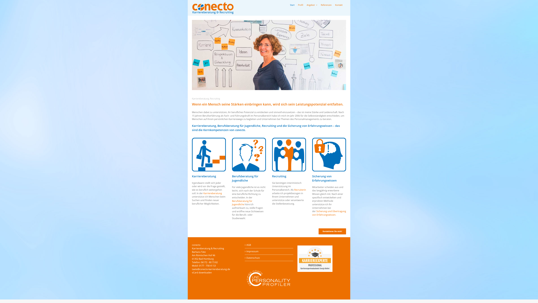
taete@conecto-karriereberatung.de (211, 269)
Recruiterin (300, 189)
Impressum (252, 251)
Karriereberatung (212, 193)
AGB (248, 244)
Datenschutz (253, 257)
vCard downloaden (202, 272)
